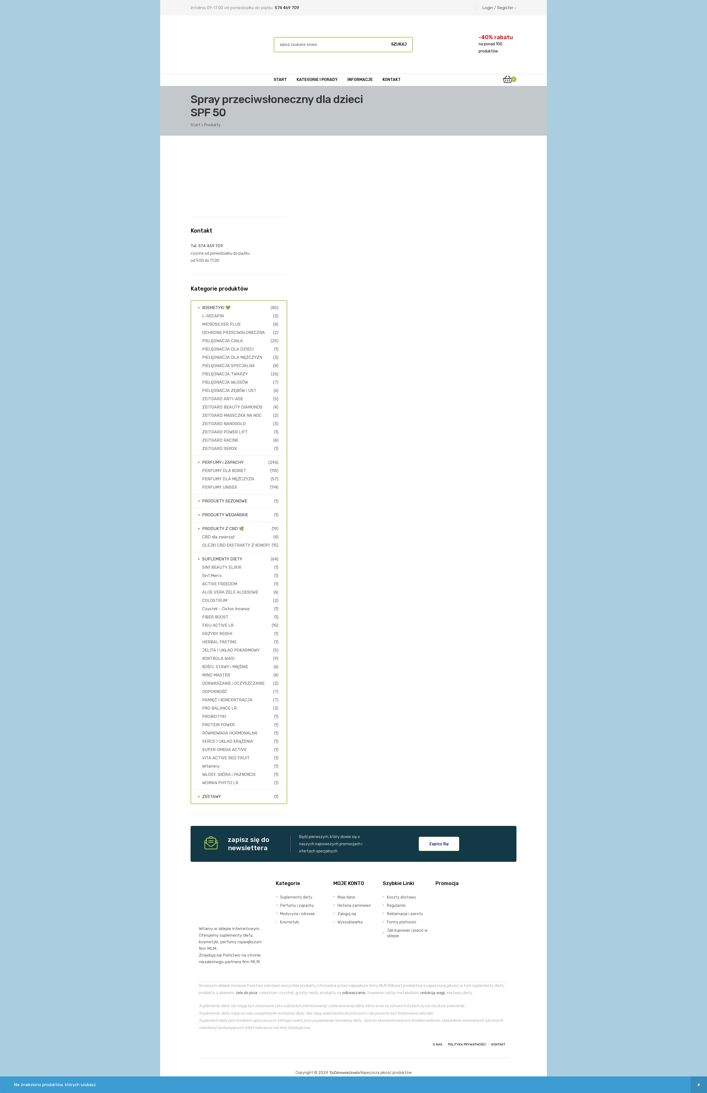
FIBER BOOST (215, 617)
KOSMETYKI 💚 (216, 307)
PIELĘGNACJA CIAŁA (222, 340)
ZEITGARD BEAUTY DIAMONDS (232, 407)
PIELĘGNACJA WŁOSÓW (225, 382)
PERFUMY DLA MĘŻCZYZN (228, 478)
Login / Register (497, 7)
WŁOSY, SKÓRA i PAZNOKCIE (229, 774)
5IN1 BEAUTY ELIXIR (221, 567)
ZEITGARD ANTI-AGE (222, 398)
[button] (439, 844)
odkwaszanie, (354, 993)
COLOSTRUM (214, 600)
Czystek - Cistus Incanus (226, 608)
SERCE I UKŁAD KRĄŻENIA (227, 741)
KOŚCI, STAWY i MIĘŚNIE (225, 666)
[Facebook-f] (204, 1044)
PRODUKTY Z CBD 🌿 (223, 528)
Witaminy (211, 766)
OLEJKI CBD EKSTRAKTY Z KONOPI (236, 545)
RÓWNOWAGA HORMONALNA (229, 733)
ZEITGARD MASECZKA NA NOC (232, 415)
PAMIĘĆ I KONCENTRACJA (227, 699)
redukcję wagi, (432, 993)
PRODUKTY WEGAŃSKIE (225, 514)
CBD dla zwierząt (218, 536)
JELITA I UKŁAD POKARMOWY (231, 650)
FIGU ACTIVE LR (218, 625)
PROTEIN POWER (218, 724)
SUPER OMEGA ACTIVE (224, 749)
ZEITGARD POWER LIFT (225, 432)
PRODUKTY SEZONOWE (224, 501)
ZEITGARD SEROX (219, 448)
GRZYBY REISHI (217, 633)
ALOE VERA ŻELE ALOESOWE (230, 592)
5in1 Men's (212, 575)
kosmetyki (208, 941)
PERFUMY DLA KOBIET (224, 470)
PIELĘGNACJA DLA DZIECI (228, 349)
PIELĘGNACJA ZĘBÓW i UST (229, 390)
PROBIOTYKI (214, 716)
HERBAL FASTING (219, 641)
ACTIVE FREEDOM (219, 583)
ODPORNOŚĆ (214, 691)
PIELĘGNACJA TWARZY (225, 374)
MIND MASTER (216, 675)
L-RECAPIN (213, 316)
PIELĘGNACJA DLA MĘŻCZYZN (232, 357)
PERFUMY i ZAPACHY (223, 462)
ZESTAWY (211, 796)
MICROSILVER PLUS (221, 324)
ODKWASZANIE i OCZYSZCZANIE (233, 683)
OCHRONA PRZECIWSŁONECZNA (233, 332)
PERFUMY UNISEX (219, 487)
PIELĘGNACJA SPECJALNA (228, 365)
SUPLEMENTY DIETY (222, 559)
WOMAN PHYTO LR (220, 782)
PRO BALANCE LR (219, 708)
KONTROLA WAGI (218, 658)
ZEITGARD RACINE (220, 440)
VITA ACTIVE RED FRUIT (226, 757)
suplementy (231, 935)
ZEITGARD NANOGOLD (224, 423)
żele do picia (246, 993)
